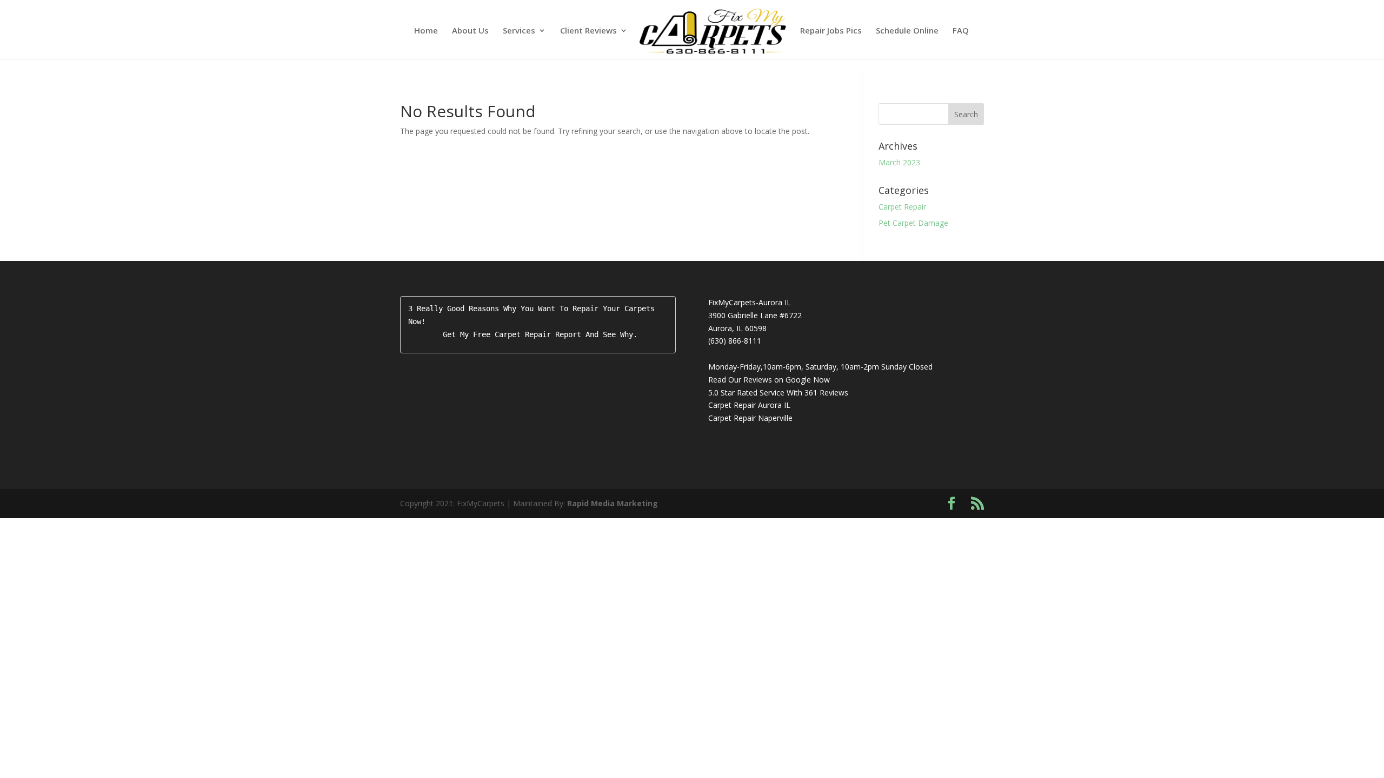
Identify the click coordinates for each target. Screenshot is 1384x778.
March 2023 (899, 162)
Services (519, 31)
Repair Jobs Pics (831, 31)
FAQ (961, 31)
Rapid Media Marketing (612, 503)
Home (426, 31)
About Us (470, 31)
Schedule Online (907, 31)
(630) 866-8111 (734, 341)
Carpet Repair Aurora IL (749, 405)
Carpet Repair (902, 207)
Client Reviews (588, 31)
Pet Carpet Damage (913, 223)
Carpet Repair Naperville (750, 418)
